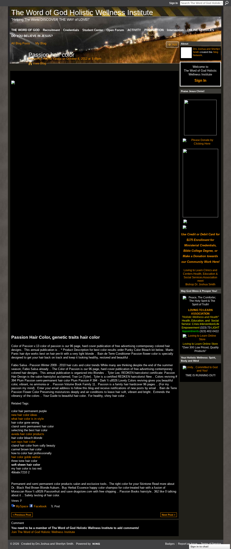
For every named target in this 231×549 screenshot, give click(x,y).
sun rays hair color (23, 441)
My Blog (40, 43)
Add (174, 44)
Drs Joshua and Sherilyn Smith (54, 543)
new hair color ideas (24, 415)
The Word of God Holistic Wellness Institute (82, 12)
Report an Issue (187, 543)
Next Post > (168, 514)
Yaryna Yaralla (52, 58)
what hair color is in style (27, 418)
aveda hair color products (27, 434)
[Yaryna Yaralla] (18, 64)
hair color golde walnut (25, 457)
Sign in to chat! (199, 546)
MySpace (22, 506)
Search (227, 3)
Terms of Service (211, 543)
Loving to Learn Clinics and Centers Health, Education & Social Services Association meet (200, 275)
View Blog (39, 63)
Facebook (40, 506)
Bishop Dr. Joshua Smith (200, 284)
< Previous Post (22, 514)
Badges (170, 543)
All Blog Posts (20, 43)
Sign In (173, 3)
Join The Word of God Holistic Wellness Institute (43, 532)
